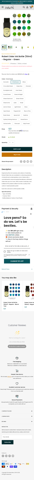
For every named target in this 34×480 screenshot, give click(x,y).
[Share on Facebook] (21, 161)
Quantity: (4, 142)
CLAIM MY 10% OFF (17, 261)
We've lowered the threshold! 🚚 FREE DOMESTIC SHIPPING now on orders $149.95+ (17, 2)
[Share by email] (31, 161)
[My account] (27, 7)
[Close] (31, 214)
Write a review (22, 63)
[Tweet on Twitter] (28, 161)
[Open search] (24, 7)
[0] (31, 7)
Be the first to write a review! (17, 346)
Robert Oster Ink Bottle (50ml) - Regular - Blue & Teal (11, 304)
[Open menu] (2, 7)
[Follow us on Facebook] (3, 456)
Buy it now (17, 155)
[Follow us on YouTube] (13, 456)
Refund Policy (5, 269)
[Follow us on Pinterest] (9, 456)
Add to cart (17, 149)
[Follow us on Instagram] (6, 456)
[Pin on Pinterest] (24, 161)
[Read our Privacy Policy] (29, 255)
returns (9, 376)
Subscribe (7, 442)
